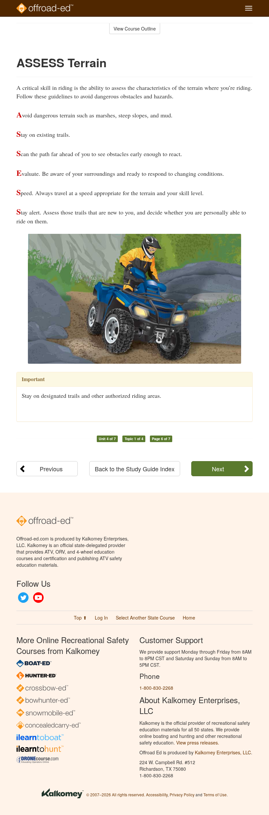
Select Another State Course (145, 617)
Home (189, 617)
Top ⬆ (80, 617)
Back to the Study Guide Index (135, 468)
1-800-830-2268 (156, 687)
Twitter (23, 597)
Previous (51, 468)
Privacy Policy (182, 794)
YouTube (38, 597)
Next (218, 468)
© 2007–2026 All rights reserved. (115, 794)
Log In (101, 617)
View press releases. (197, 742)
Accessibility (157, 794)
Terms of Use (215, 794)
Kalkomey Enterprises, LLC (223, 752)
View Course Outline (135, 28)
